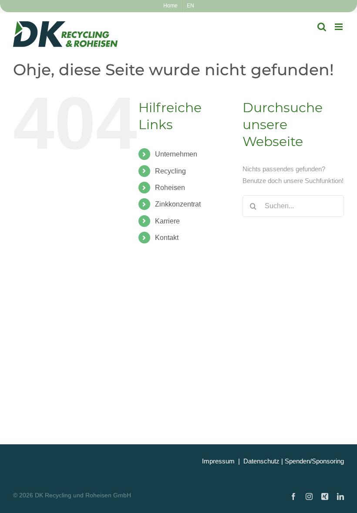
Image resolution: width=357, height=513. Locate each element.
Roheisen (170, 187)
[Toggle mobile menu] (339, 26)
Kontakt (166, 237)
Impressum (218, 461)
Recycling (170, 171)
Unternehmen (176, 154)
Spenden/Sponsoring (314, 461)
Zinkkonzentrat (178, 204)
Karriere (167, 221)
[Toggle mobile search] (321, 26)
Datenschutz (261, 461)
